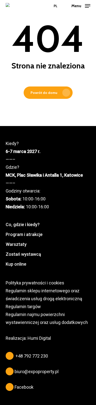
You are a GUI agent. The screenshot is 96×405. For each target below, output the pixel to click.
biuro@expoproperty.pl (37, 371)
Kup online (16, 264)
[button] (80, 5)
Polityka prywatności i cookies (35, 282)
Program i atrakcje (24, 234)
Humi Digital (39, 338)
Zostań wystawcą (23, 254)
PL (55, 6)
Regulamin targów (23, 306)
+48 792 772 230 (32, 356)
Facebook (24, 387)
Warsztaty (16, 244)
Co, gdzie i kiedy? (23, 224)
